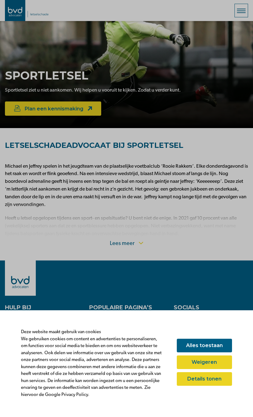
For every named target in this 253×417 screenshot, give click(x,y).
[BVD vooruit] (36, 10)
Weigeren (204, 362)
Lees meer (123, 244)
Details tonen (204, 379)
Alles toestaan (204, 345)
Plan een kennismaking (54, 109)
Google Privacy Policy (66, 395)
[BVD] (20, 278)
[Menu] (241, 10)
